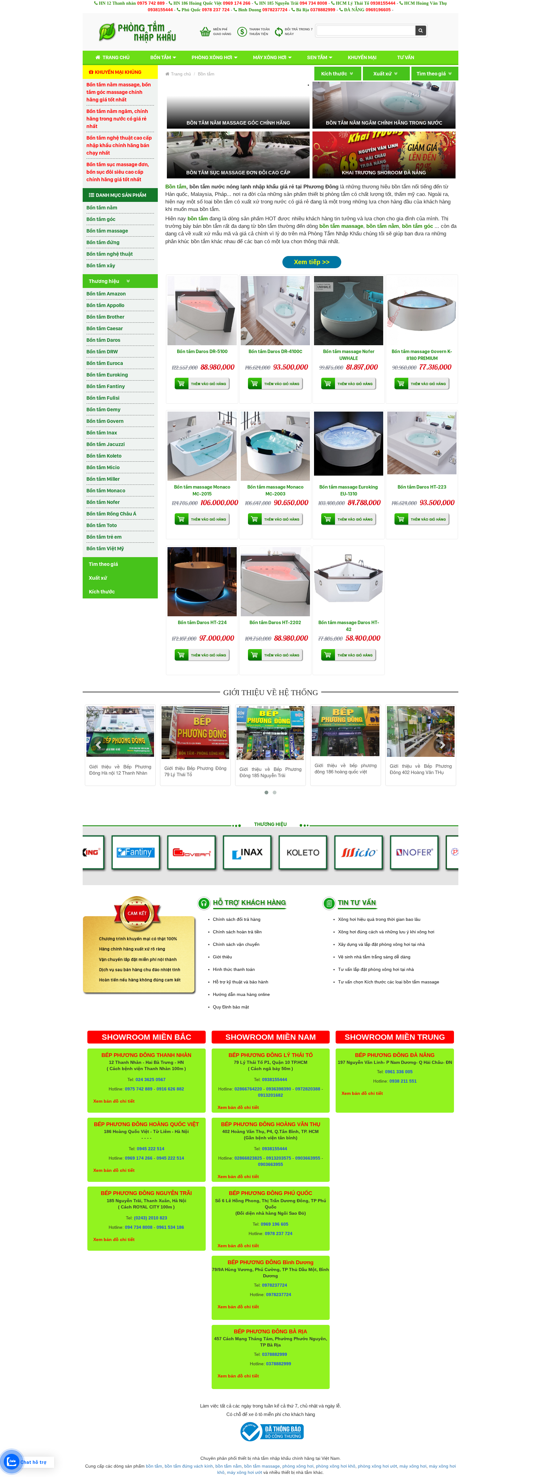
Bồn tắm (160, 57)
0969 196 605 (274, 1224)
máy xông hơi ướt (244, 1472)
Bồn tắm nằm (101, 207)
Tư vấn (405, 57)
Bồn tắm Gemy (103, 409)
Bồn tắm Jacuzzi (105, 444)
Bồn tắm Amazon (106, 293)
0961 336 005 (399, 1071)
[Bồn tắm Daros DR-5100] (202, 310)
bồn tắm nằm (382, 226)
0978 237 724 (215, 9)
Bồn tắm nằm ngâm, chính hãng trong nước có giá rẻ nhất (117, 118)
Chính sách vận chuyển (236, 944)
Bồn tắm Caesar (104, 328)
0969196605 (378, 9)
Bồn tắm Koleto (103, 456)
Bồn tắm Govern (105, 421)
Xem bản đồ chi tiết (114, 1101)
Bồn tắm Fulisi (103, 398)
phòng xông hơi (297, 1466)
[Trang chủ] (137, 31)
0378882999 (322, 9)
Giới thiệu (222, 956)
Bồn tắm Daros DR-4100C (275, 351)
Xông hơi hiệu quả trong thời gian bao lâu (379, 919)
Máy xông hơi (269, 57)
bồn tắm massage (341, 226)
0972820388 (307, 1088)
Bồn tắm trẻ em (104, 537)
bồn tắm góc (417, 226)
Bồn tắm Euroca (104, 363)
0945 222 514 (150, 1148)
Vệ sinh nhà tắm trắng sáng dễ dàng (374, 956)
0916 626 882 (170, 1088)
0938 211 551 (403, 1081)
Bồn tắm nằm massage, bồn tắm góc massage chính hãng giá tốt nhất (118, 92)
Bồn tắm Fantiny (105, 386)
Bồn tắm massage (107, 231)
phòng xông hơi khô (335, 1466)
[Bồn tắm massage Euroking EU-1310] (348, 446)
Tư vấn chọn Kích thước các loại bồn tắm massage (388, 981)
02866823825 (248, 1158)
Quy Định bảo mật (231, 1006)
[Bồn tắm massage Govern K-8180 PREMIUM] (421, 310)
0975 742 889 (151, 3)
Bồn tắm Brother (105, 317)
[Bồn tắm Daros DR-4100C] (275, 310)
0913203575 (278, 1158)
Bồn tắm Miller (103, 479)
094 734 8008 (313, 3)
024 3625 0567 (151, 1079)
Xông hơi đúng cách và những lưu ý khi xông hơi (386, 931)
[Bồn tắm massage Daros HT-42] (348, 581)
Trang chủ (116, 57)
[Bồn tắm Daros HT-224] (202, 581)
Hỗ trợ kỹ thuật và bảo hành (240, 981)
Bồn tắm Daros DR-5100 (202, 351)
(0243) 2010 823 (150, 1217)
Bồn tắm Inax (101, 432)
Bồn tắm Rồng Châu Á (111, 513)
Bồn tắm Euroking (107, 375)
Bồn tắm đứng (103, 242)
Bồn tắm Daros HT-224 (202, 622)
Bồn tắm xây (100, 265)
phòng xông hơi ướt (377, 1466)
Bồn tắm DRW (102, 351)
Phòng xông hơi (212, 57)
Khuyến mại (362, 57)
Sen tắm (317, 57)
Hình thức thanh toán (234, 969)
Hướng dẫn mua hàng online (241, 994)
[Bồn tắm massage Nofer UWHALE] (348, 310)
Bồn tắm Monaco (105, 490)
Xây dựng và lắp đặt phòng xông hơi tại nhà (381, 944)
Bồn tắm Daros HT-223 (422, 487)
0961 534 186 (170, 1227)
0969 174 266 (236, 3)
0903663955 (307, 1158)
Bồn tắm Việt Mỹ (105, 548)
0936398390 (278, 1088)
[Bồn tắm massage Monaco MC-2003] (275, 446)
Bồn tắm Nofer (103, 502)
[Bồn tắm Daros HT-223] (421, 446)
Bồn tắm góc (101, 219)
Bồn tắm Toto (101, 525)
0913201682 (270, 1095)
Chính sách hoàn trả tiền (237, 931)
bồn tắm (154, 1466)
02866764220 (248, 1088)
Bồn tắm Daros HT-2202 (275, 622)
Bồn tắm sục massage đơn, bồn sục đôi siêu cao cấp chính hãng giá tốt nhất (117, 171)
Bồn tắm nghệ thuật (109, 254)
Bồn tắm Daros (103, 340)
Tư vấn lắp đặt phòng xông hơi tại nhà (376, 969)
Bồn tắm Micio (103, 467)
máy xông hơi (412, 1466)
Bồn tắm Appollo (105, 305)
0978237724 (274, 9)
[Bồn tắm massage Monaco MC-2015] (202, 446)
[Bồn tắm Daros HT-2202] (275, 581)
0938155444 (382, 3)
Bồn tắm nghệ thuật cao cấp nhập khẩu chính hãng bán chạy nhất (119, 145)
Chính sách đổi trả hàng (236, 919)
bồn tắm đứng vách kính (189, 1466)
